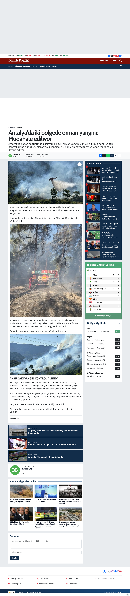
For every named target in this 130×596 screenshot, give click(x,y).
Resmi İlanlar (45, 66)
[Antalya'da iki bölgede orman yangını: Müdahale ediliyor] (45, 182)
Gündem (18, 66)
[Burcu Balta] (15, 470)
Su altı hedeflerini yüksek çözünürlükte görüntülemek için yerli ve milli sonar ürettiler (45, 525)
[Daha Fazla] (112, 155)
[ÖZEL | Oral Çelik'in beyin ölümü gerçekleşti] (21, 514)
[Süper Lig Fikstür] (119, 323)
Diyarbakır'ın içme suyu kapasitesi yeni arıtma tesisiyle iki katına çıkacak (69, 524)
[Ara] (120, 60)
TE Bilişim (118, 593)
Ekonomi (26, 66)
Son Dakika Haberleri (46, 584)
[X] (108, 571)
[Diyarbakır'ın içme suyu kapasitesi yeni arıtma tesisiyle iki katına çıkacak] (70, 514)
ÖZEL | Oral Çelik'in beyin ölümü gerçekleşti (19, 523)
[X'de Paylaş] (104, 155)
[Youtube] (120, 571)
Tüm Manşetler (16, 584)
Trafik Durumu (73, 579)
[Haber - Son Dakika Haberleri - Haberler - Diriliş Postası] (19, 61)
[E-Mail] (23, 473)
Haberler (11, 127)
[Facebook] (104, 571)
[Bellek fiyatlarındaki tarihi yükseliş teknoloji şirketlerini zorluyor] (70, 491)
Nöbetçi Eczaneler (17, 579)
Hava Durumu (44, 579)
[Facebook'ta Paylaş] (100, 155)
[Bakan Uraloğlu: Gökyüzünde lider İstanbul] (46, 491)
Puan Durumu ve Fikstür (105, 579)
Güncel (19, 127)
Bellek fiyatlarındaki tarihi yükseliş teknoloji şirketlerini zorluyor (70, 501)
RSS (12, 593)
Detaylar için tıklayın (103, 316)
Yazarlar (55, 66)
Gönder (14, 558)
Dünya (10, 66)
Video (114, 61)
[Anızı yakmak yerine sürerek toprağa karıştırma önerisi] (21, 491)
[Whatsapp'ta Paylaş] (108, 155)
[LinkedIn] (116, 571)
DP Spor (35, 66)
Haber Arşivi (72, 584)
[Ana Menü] (121, 66)
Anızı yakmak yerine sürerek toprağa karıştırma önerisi (20, 500)
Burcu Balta (27, 469)
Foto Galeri (104, 61)
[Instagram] (112, 571)
